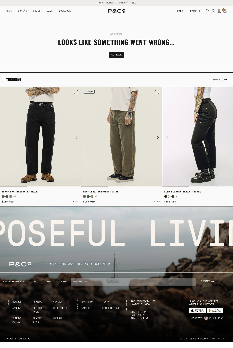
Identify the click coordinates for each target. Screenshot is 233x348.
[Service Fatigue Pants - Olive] (121, 137)
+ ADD (76, 201)
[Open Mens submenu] (13, 11)
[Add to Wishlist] (76, 92)
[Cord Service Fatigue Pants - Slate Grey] (3, 196)
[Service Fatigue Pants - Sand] (10, 196)
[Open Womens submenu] (28, 11)
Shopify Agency (199, 339)
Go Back (116, 54)
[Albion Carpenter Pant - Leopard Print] (172, 196)
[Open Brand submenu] (185, 11)
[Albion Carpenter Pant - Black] (165, 196)
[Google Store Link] (215, 310)
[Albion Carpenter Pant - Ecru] (169, 196)
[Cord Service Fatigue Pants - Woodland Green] (6, 196)
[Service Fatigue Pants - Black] (40, 137)
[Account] (219, 11)
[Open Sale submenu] (54, 11)
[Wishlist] (213, 11)
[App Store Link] (197, 310)
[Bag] (225, 11)
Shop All (218, 79)
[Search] (207, 11)
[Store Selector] (206, 318)
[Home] (116, 11)
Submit (205, 281)
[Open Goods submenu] (42, 11)
